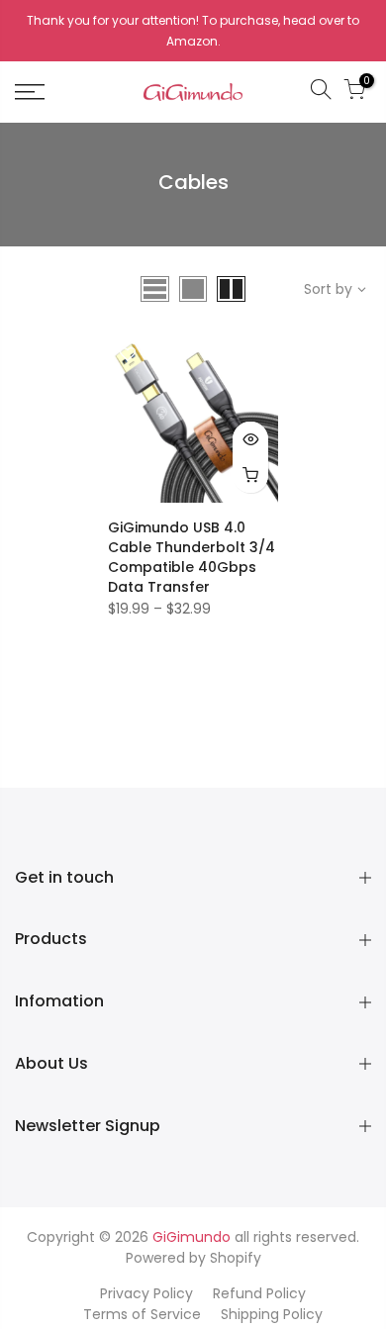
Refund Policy (259, 1293)
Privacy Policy (146, 1293)
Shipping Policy (272, 1314)
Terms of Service (142, 1314)
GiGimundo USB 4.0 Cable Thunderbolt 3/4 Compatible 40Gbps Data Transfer (191, 557)
